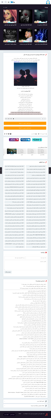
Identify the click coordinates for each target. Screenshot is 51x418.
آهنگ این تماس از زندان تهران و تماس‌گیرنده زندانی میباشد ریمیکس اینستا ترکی (35, 199)
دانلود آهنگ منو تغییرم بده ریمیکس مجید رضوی (37, 291)
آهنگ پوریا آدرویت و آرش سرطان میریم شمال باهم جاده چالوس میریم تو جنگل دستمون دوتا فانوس (35, 232)
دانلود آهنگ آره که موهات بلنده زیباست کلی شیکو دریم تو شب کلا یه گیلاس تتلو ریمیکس (29, 331)
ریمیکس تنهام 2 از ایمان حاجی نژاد (16, 172)
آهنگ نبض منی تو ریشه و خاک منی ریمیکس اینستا (35, 172)
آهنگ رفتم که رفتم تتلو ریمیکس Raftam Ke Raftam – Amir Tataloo (35, 202)
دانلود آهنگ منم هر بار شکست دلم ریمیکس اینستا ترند (35, 388)
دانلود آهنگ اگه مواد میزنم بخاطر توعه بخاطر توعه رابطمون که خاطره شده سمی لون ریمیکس (28, 350)
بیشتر (6, 7)
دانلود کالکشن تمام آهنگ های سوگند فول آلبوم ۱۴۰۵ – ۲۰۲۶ (34, 286)
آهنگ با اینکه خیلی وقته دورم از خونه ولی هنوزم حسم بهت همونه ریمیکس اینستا (35, 193)
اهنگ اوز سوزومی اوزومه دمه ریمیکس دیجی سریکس (35, 241)
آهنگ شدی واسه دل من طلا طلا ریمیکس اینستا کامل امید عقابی (35, 238)
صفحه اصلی (12, 414)
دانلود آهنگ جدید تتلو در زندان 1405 (39, 341)
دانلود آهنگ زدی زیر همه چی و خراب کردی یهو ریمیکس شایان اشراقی (33, 317)
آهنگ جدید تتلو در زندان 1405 (17, 202)
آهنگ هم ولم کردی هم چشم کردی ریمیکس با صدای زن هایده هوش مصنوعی (35, 220)
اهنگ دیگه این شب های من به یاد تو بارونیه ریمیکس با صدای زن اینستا (35, 229)
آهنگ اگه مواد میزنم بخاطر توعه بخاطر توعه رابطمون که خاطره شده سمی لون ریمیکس (35, 211)
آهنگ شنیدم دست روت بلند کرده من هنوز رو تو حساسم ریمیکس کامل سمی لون (13, 175)
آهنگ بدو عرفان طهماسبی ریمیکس (38, 175)
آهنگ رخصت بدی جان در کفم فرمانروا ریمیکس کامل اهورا (35, 187)
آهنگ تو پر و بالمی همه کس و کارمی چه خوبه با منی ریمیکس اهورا (13, 220)
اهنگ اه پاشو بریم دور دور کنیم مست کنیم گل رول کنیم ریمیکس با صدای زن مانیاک (35, 181)
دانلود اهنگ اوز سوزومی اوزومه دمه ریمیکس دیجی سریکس (35, 390)
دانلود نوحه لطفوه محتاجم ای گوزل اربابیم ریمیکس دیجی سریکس (34, 333)
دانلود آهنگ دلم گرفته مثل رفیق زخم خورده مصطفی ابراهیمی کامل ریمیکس (25, 112)
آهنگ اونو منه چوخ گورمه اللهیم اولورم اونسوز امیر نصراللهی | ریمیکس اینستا (35, 190)
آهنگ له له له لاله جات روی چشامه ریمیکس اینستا (35, 214)
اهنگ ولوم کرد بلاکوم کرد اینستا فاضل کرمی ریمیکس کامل (35, 244)
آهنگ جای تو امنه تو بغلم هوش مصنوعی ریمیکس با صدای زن (13, 199)
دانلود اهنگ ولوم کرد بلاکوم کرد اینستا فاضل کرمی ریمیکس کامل (34, 394)
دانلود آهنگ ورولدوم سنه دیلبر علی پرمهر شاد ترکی (34, 55)
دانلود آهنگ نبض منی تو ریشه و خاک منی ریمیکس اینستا (35, 299)
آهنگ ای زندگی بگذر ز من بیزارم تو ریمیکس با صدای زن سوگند (13, 181)
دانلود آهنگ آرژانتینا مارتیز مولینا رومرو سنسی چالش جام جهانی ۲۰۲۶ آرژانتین (31, 315)
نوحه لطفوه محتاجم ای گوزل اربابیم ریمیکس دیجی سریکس (13, 196)
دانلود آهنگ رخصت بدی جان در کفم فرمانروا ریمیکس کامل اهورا (34, 319)
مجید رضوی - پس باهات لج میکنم (38, 247)
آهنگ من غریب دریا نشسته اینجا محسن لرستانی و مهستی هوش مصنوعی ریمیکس (35, 178)
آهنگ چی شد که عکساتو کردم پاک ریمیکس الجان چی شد (35, 205)
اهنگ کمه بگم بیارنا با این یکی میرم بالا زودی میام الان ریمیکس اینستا (13, 205)
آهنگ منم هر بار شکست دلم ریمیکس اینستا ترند (14, 238)
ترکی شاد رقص (17, 61)
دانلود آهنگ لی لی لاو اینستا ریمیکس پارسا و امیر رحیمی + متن (34, 372)
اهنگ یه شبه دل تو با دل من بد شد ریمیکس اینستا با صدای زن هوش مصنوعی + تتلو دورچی (13, 229)
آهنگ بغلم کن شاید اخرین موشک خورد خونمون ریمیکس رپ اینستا (13, 169)
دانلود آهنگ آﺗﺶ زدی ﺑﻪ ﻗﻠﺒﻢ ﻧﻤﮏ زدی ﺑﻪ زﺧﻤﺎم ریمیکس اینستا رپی (33, 329)
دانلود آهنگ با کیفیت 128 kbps (25, 123)
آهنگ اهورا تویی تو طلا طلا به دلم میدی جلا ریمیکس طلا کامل (35, 223)
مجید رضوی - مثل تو (19, 247)
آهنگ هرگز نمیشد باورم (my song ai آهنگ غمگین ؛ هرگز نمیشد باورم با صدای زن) (13, 166)
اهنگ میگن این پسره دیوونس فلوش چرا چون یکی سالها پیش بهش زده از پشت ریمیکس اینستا (35, 226)
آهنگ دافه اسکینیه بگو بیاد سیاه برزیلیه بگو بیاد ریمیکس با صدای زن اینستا (13, 178)
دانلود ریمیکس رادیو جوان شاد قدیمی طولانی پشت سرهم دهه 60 (34, 284)
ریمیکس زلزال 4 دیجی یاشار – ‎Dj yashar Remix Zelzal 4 (13, 244)
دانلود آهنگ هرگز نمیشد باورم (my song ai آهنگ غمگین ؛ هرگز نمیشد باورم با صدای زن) (29, 293)
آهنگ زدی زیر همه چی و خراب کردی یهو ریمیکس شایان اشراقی (13, 184)
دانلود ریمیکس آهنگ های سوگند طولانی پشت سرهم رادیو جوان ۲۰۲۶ (33, 288)
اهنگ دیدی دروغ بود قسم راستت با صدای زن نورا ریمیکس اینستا (13, 232)
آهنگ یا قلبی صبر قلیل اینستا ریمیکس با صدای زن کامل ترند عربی (13, 235)
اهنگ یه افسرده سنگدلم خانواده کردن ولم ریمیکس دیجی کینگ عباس (35, 208)
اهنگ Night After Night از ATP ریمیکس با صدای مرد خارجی (35, 235)
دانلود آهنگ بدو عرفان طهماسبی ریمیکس (38, 303)
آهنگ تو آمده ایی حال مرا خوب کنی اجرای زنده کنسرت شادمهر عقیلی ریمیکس (35, 217)
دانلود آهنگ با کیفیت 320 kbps (25, 128)
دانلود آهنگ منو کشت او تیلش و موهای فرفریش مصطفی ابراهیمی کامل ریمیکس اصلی (25, 114)
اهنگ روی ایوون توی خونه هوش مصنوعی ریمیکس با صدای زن (35, 169)
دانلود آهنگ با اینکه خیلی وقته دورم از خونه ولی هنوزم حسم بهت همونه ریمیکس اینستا (29, 327)
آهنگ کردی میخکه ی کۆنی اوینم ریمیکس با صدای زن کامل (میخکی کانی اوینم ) (13, 223)
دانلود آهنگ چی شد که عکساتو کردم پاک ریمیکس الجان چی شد (34, 343)
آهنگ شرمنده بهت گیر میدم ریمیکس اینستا (15, 208)
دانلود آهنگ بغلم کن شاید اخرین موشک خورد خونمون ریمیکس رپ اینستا (32, 297)
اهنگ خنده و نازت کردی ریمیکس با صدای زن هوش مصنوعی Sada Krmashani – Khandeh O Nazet (13, 241)
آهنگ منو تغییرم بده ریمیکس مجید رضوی (37, 166)
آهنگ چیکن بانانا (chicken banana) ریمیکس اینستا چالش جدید (13, 187)
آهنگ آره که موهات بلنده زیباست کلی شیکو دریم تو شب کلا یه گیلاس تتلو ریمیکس (35, 196)
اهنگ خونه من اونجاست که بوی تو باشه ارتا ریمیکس (13, 211)
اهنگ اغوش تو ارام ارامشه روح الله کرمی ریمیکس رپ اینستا (13, 190)
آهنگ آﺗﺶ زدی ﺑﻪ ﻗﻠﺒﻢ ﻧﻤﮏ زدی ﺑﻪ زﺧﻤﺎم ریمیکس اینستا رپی (13, 193)
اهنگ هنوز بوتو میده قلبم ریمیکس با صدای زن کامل (13, 217)
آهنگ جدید (33, 134)
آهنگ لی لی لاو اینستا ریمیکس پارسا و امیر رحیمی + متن (13, 226)
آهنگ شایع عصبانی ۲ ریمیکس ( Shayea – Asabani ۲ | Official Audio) (13, 214)
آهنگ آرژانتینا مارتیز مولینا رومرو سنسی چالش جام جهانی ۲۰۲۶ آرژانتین (35, 184)
